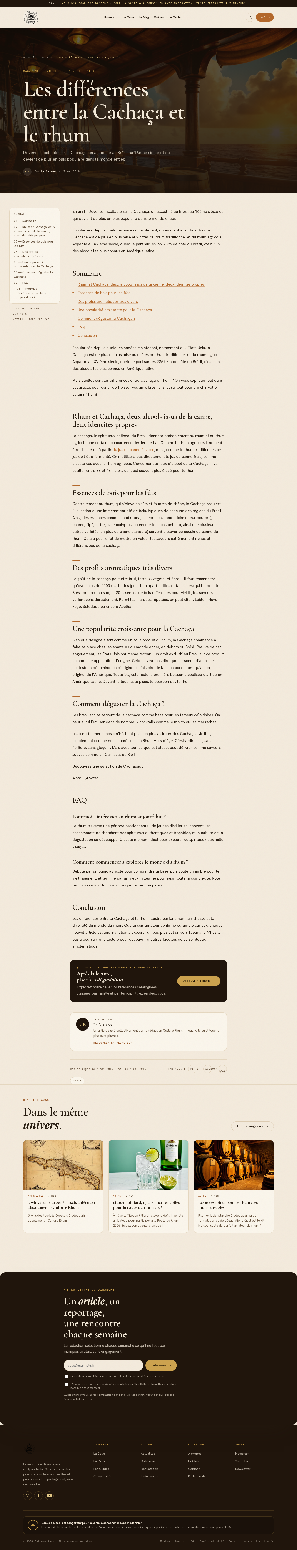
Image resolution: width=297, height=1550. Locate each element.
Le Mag (144, 17)
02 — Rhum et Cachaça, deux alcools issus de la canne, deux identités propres (34, 231)
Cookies (234, 1541)
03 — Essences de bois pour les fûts (34, 243)
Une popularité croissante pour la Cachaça (115, 309)
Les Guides (101, 1469)
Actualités (148, 1453)
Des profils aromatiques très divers (108, 301)
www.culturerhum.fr (259, 1541)
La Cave (128, 17)
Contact (194, 1469)
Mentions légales (173, 1541)
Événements (149, 1476)
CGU (193, 1541)
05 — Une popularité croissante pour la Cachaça (33, 264)
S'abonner (161, 1365)
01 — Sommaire (25, 221)
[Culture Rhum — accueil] (31, 17)
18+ (33, 1525)
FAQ (81, 326)
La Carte (175, 17)
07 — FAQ (21, 283)
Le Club (264, 17)
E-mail (222, 1069)
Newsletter (243, 1469)
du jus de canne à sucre (133, 449)
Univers (109, 17)
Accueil (29, 57)
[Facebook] (38, 1495)
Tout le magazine (252, 1126)
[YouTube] (49, 1495)
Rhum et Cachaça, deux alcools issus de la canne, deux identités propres (141, 284)
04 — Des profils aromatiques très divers (30, 254)
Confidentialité (212, 1541)
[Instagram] (27, 1495)
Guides (159, 17)
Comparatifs (102, 1476)
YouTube (241, 1461)
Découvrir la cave (198, 981)
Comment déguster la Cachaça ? (106, 318)
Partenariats (196, 1476)
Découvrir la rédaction (114, 1042)
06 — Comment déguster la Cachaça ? (33, 275)
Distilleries (148, 1461)
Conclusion (87, 335)
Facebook (208, 1069)
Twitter (192, 1069)
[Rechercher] (250, 17)
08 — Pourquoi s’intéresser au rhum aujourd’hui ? (31, 293)
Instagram (242, 1453)
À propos (195, 1453)
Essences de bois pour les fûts (104, 292)
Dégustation (149, 1469)
